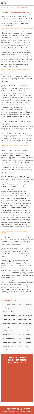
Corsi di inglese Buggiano (9, 319)
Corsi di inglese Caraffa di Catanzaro (25, 319)
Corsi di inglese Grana (24, 330)
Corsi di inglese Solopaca (25, 334)
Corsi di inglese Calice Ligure (9, 323)
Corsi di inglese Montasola (25, 311)
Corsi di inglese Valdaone (25, 342)
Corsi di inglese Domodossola (9, 330)
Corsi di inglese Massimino (9, 327)
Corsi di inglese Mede (24, 327)
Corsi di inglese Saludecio (25, 304)
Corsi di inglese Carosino (25, 315)
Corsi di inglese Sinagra (25, 338)
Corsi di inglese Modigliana (9, 311)
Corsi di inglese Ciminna (25, 308)
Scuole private (12, 410)
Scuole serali (22, 410)
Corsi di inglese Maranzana (25, 323)
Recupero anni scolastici (22, 408)
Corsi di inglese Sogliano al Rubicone (9, 338)
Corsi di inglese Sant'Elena (9, 308)
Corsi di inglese (8, 408)
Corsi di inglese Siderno (9, 342)
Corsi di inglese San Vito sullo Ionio (9, 349)
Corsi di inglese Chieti (24, 346)
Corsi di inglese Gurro (9, 334)
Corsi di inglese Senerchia (9, 346)
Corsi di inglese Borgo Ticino (9, 315)
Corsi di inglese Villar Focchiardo (9, 304)
